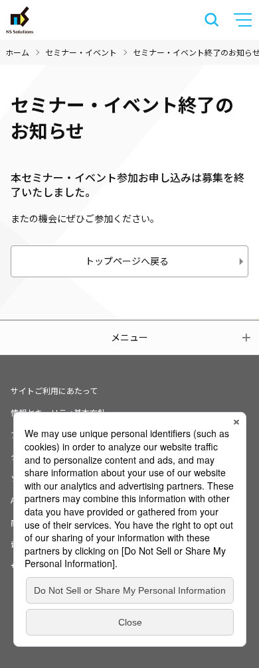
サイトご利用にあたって (54, 390)
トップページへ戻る (127, 260)
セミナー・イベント (81, 52)
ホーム (17, 52)
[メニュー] (244, 20)
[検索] (212, 20)
